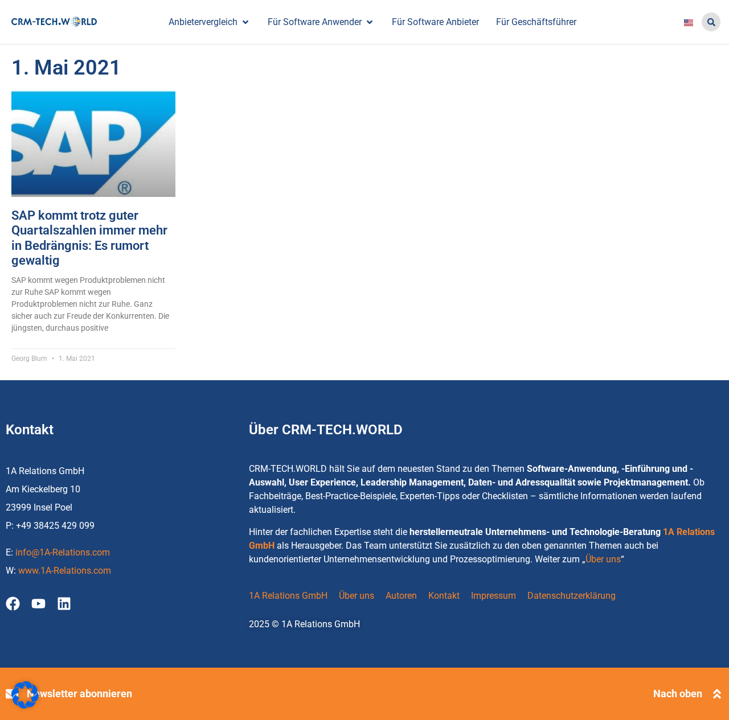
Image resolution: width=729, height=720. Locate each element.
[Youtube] (38, 603)
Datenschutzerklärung (571, 595)
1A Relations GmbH (288, 595)
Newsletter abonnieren (79, 694)
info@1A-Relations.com (62, 552)
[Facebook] (13, 603)
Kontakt (444, 595)
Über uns (603, 559)
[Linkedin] (64, 603)
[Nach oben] (717, 694)
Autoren (401, 595)
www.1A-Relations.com (64, 570)
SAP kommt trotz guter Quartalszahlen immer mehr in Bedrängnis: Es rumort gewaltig (89, 238)
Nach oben (677, 694)
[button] (711, 22)
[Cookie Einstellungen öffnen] (25, 705)
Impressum (493, 595)
